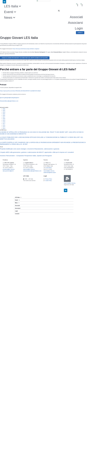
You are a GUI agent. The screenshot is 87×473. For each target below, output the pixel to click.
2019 (4, 120)
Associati (76, 17)
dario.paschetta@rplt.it (8, 171)
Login (79, 28)
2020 (4, 118)
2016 (4, 125)
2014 (4, 128)
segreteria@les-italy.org (29, 169)
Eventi (16, 200)
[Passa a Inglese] (81, 5)
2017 (4, 123)
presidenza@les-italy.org (8, 169)
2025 (4, 110)
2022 (4, 115)
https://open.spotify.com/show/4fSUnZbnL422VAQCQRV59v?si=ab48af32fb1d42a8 (20, 91)
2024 (4, 112)
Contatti (17, 213)
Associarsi (75, 22)
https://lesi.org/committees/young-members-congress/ (25, 48)
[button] (59, 11)
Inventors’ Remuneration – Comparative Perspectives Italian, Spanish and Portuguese (26, 155)
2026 (4, 109)
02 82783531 (49, 167)
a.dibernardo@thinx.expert (50, 172)
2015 (4, 126)
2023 (4, 113)
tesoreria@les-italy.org (49, 171)
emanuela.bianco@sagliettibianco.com (32, 171)
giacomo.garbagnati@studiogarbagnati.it (9, 97)
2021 (4, 117)
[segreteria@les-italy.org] (67, 178)
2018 (4, 122)
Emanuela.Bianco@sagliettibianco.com (9, 101)
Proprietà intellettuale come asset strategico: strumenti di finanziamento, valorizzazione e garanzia (29, 149)
